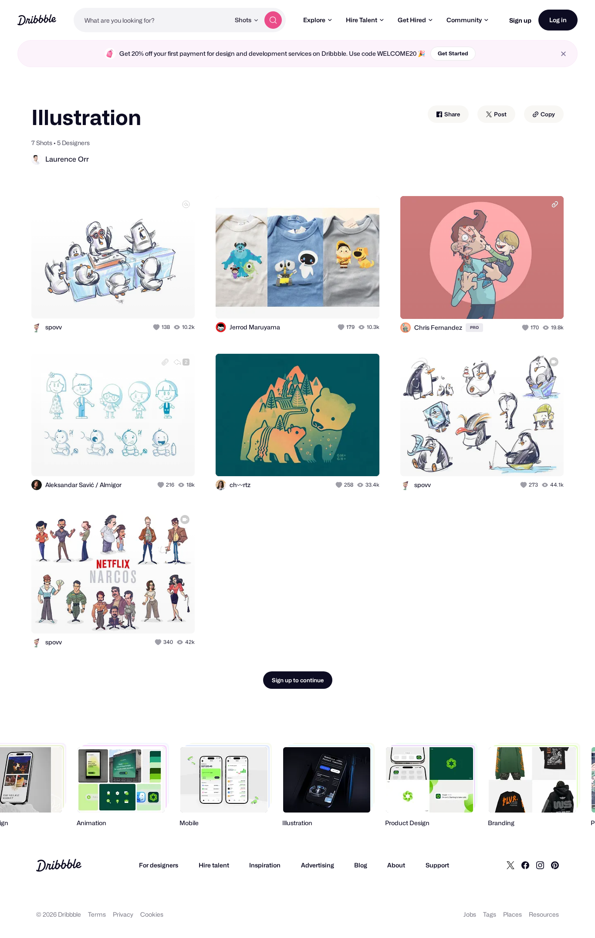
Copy (547, 114)
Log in (558, 20)
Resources (544, 914)
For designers (158, 865)
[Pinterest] (555, 865)
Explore (314, 20)
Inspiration (265, 865)
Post (500, 114)
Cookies (151, 914)
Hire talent (214, 865)
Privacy (123, 914)
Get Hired (412, 20)
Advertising (317, 865)
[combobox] (152, 20)
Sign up (520, 20)
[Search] (273, 20)
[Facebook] (525, 865)
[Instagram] (540, 865)
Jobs (469, 914)
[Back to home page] (36, 19)
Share (451, 114)
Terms (97, 914)
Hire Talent (361, 20)
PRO (474, 327)
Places (512, 914)
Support (437, 865)
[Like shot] (178, 302)
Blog (360, 865)
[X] (510, 865)
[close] (563, 54)
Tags (489, 914)
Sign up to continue (298, 680)
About (396, 865)
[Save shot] (161, 302)
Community (464, 20)
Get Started (453, 53)
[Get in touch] (143, 302)
